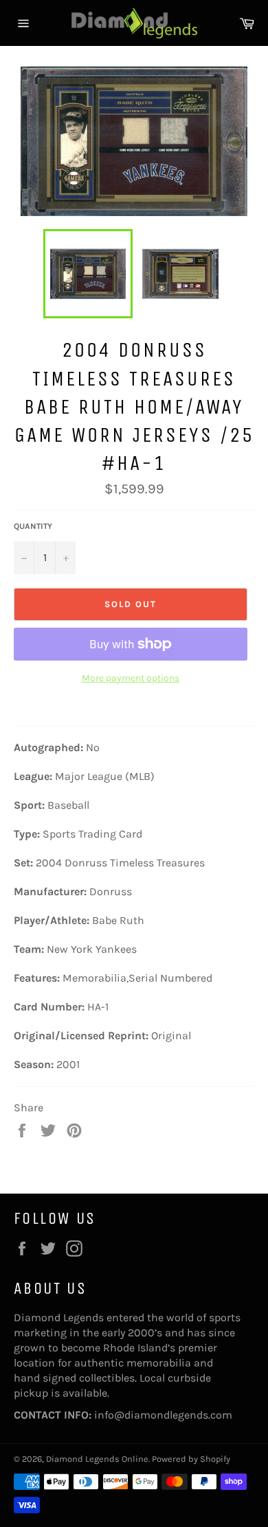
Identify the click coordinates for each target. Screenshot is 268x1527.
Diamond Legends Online (97, 1459)
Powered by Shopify (191, 1459)
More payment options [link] (130, 678)
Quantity (33, 526)
